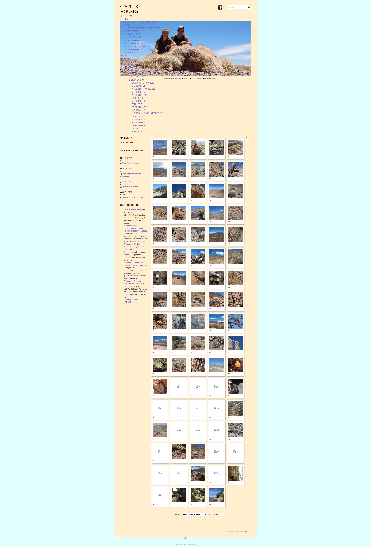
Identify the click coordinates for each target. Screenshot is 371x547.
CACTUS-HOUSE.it (130, 8)
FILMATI (127, 255)
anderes (186, 78)
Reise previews (196, 78)
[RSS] (246, 138)
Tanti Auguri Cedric (130, 187)
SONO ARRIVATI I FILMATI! (134, 284)
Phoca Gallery (242, 531)
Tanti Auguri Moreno (130, 163)
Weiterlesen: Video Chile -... (135, 263)
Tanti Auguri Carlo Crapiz (132, 197)
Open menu (126, 16)
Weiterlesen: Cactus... (132, 244)
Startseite (178, 78)
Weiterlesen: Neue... (132, 226)
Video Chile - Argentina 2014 (135, 247)
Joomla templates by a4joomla (185, 544)
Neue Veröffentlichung (132, 210)
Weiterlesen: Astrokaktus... (134, 281)
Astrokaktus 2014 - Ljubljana (135, 265)
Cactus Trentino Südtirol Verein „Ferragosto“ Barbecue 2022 (135, 231)
